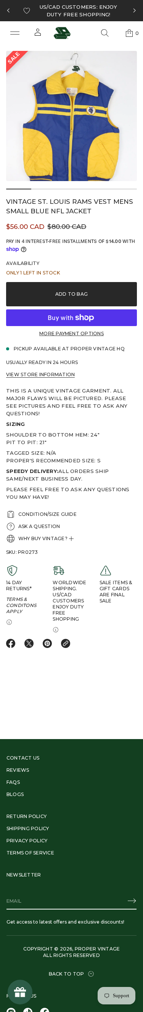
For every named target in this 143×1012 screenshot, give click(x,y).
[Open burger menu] (14, 33)
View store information (40, 374)
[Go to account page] (37, 35)
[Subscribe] (132, 900)
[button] (104, 33)
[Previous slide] (8, 10)
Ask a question (39, 526)
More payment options (71, 333)
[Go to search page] (104, 33)
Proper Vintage (97, 949)
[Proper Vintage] (62, 33)
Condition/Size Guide (47, 514)
